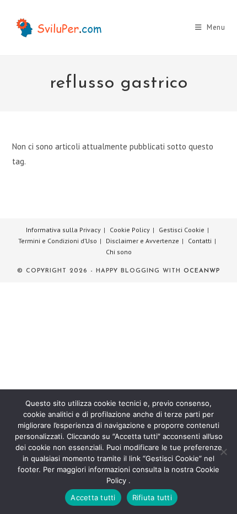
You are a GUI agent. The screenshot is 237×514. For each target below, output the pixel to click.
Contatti (200, 241)
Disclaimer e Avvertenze (142, 241)
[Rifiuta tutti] (223, 451)
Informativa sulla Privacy (63, 230)
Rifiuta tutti (152, 497)
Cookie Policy (130, 230)
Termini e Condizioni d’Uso (57, 241)
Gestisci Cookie (181, 230)
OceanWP (202, 271)
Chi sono (119, 252)
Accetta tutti (93, 497)
